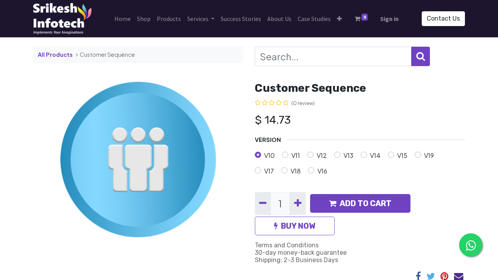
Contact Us (443, 18)
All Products (55, 54)
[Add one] (297, 203)
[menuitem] (122, 18)
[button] (339, 18)
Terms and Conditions (287, 245)
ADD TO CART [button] (365, 203)
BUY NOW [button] (298, 226)
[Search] (420, 56)
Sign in (389, 19)
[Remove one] (263, 203)
